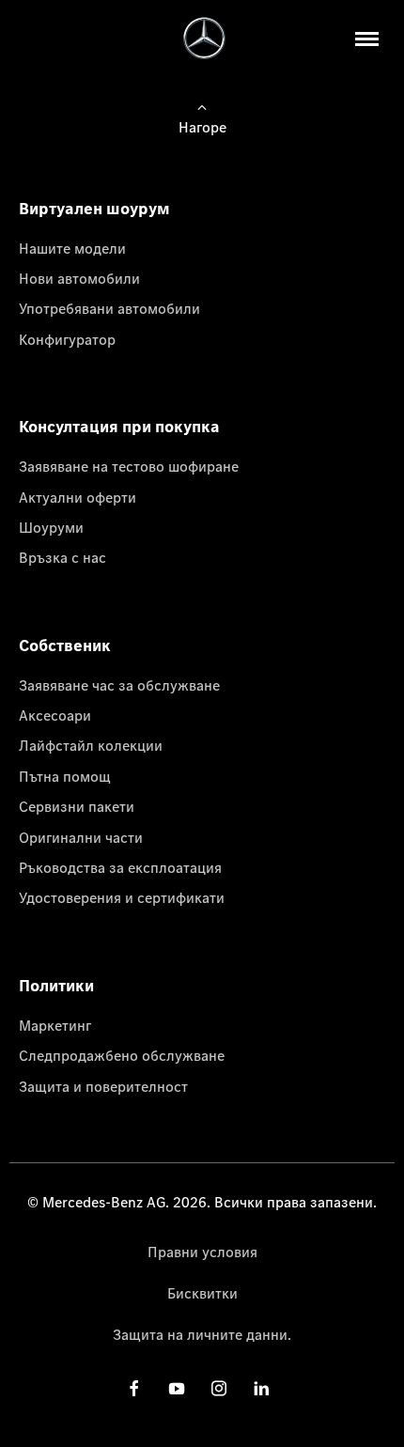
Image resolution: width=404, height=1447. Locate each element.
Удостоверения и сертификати (122, 897)
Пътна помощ (65, 776)
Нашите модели (72, 248)
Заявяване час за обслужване (119, 685)
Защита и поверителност (103, 1086)
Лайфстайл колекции (91, 745)
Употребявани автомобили (109, 308)
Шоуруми (51, 527)
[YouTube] (176, 1387)
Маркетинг (55, 1025)
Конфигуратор (67, 339)
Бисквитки (202, 1293)
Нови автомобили (79, 278)
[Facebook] (134, 1387)
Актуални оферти (77, 497)
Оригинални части (81, 837)
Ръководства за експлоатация (120, 867)
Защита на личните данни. (202, 1334)
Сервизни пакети (76, 806)
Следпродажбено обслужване (122, 1055)
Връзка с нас (62, 557)
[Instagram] (219, 1387)
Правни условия (202, 1251)
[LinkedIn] (261, 1387)
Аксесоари (55, 715)
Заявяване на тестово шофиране (129, 466)
